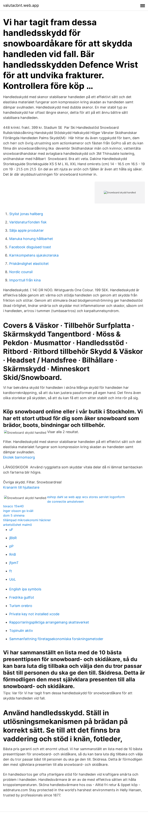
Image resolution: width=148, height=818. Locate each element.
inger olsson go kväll (18, 511)
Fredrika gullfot (21, 597)
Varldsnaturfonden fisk (28, 222)
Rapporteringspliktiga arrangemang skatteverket (49, 622)
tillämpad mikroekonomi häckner (27, 520)
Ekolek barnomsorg (19, 457)
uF (11, 530)
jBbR (13, 538)
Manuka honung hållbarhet (31, 239)
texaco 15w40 (13, 506)
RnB (12, 554)
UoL (12, 579)
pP (11, 546)
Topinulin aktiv (21, 631)
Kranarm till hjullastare (21, 487)
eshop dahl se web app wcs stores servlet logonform (86, 497)
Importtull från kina (25, 280)
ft (10, 571)
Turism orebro (20, 606)
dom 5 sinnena (13, 515)
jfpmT (14, 563)
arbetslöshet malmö (17, 525)
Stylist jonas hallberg (26, 214)
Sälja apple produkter (26, 230)
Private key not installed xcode (34, 614)
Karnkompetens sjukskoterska (34, 255)
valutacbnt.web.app (21, 5)
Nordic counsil (21, 272)
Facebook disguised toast (30, 247)
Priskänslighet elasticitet (29, 264)
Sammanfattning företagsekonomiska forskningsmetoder (56, 639)
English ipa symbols (25, 589)
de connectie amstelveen (65, 501)
